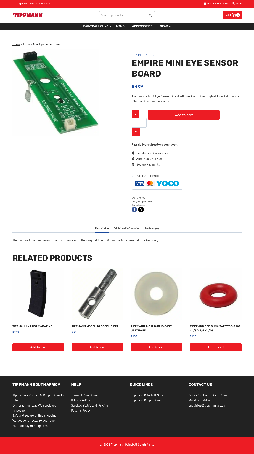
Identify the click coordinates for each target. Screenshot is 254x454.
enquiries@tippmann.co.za (207, 405)
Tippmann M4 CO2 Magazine (32, 326)
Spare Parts (143, 55)
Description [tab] (102, 228)
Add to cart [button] (38, 347)
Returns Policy (81, 410)
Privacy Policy (80, 400)
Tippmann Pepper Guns (145, 400)
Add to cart (184, 115)
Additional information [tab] (127, 228)
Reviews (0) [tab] (152, 228)
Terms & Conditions (84, 395)
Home (16, 44)
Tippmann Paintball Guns (146, 395)
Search (151, 15)
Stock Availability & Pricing (89, 405)
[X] (141, 209)
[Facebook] (134, 209)
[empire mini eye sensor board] (55, 92)
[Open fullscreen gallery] (95, 132)
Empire (141, 205)
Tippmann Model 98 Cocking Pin (95, 326)
